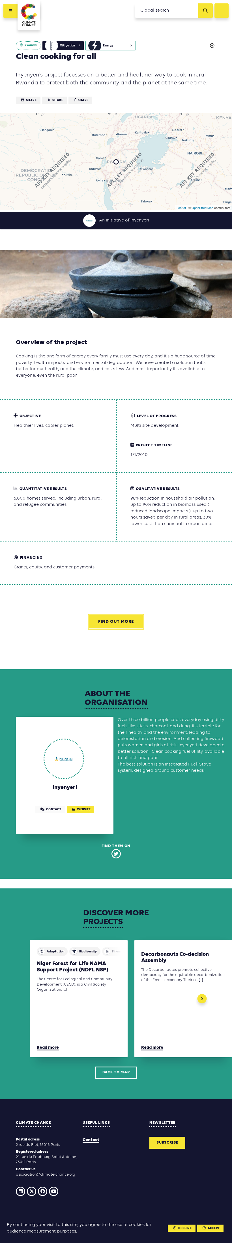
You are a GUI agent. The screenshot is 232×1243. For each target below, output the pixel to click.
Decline (185, 1228)
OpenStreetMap (202, 207)
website (84, 809)
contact (53, 809)
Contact (91, 1140)
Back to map (116, 1072)
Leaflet (181, 207)
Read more (48, 1047)
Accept (214, 1228)
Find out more (116, 621)
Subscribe (167, 1142)
